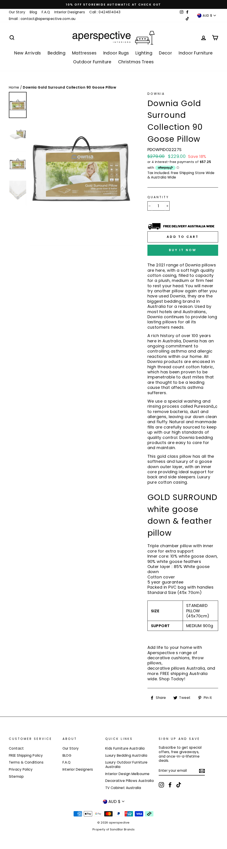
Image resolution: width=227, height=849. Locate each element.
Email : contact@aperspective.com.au (42, 18)
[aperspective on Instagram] (161, 784)
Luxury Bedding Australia (126, 755)
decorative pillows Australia (176, 668)
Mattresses (84, 53)
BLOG (67, 755)
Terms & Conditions (26, 762)
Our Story (17, 12)
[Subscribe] (202, 771)
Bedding (56, 53)
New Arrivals (27, 53)
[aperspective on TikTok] (178, 784)
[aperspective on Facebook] (170, 784)
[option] (113, 4)
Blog (33, 12)
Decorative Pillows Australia (129, 780)
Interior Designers (69, 12)
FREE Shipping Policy (26, 755)
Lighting (143, 53)
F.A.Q (46, 12)
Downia (156, 94)
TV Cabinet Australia (123, 787)
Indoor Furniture (196, 53)
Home (14, 87)
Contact (16, 748)
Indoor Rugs (116, 53)
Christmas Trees (136, 62)
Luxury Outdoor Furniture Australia (126, 764)
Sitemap (16, 776)
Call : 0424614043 (105, 12)
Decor (165, 53)
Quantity (158, 197)
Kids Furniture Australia (125, 748)
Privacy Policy (21, 769)
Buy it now (182, 250)
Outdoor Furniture (92, 62)
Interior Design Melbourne (127, 773)
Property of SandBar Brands (113, 829)
